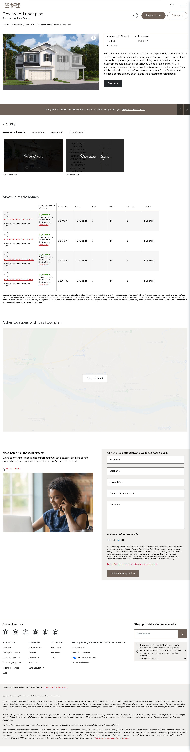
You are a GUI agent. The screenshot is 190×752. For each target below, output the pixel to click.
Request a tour (153, 15)
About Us (34, 642)
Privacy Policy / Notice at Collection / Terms (99, 642)
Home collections (11, 657)
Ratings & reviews (11, 652)
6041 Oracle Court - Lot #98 (18, 279)
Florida (6, 25)
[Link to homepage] (12, 5)
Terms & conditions (81, 652)
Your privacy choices (86, 657)
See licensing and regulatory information (112, 738)
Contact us (177, 15)
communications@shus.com (55, 687)
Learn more (43, 224)
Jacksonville (17, 25)
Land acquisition (36, 667)
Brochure (113, 83)
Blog (5, 672)
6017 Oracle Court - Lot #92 (18, 219)
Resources (9, 642)
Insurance (55, 652)
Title (53, 657)
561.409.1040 (13, 468)
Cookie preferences (81, 662)
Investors (33, 662)
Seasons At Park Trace (48, 25)
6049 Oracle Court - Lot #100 (19, 239)
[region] (95, 248)
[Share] (135, 15)
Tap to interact (95, 378)
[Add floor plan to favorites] (93, 38)
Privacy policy (78, 647)
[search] (172, 5)
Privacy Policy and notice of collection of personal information (132, 564)
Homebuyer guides (12, 662)
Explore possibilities (133, 109)
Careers (32, 652)
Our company (35, 647)
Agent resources (11, 667)
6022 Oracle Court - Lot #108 (19, 259)
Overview (7, 647)
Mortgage (56, 647)
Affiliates (57, 642)
